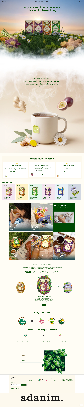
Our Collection (31, 382)
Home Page (30, 378)
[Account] (79, 2)
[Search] (77, 2)
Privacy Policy (53, 382)
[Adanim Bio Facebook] (16, 388)
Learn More (64, 384)
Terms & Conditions (54, 380)
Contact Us (30, 380)
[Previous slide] (31, 286)
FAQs (51, 378)
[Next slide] (57, 286)
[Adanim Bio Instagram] (18, 388)
